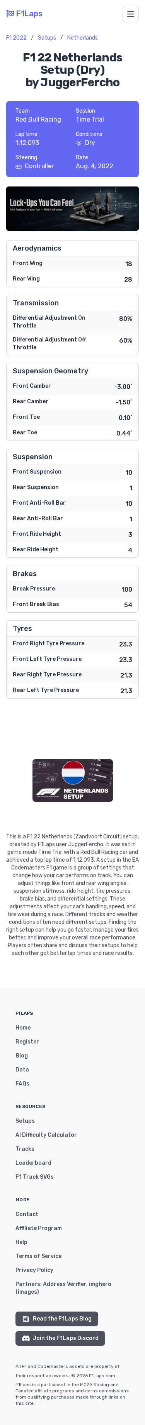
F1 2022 (16, 38)
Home (23, 1027)
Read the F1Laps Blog (62, 1318)
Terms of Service (38, 1256)
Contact (26, 1214)
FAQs (22, 1083)
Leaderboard (33, 1163)
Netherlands (82, 38)
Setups (47, 38)
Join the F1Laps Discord (66, 1338)
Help (21, 1242)
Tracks (24, 1149)
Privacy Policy (34, 1270)
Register (27, 1041)
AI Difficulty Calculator (46, 1135)
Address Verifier (64, 1284)
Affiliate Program (38, 1228)
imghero (100, 1284)
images (27, 1292)
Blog (21, 1055)
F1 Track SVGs (34, 1177)
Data (22, 1069)
